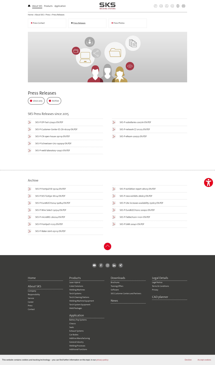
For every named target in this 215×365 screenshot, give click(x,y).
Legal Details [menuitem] (160, 278)
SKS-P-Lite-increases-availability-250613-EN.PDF (141, 203)
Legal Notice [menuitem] (157, 282)
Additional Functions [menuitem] (78, 349)
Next (185, 56)
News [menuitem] (114, 301)
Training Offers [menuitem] (117, 286)
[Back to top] (107, 249)
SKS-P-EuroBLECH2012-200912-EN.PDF (137, 210)
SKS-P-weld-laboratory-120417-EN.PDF (52, 150)
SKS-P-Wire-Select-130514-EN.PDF (50, 210)
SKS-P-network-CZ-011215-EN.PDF (135, 129)
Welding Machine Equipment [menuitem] (81, 301)
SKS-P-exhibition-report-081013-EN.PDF (138, 188)
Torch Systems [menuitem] (75, 293)
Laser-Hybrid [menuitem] (74, 282)
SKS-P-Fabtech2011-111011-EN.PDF (135, 217)
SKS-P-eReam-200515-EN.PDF (133, 136)
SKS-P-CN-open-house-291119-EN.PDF (52, 136)
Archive (55, 100)
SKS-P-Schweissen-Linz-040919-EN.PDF (53, 143)
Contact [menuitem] (31, 309)
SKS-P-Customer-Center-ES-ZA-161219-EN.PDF (56, 129)
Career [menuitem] (31, 302)
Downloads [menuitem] (118, 278)
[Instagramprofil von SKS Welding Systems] (107, 265)
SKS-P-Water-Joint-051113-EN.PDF (50, 231)
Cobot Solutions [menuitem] (76, 286)
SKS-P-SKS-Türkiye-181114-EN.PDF (50, 196)
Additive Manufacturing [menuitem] (79, 338)
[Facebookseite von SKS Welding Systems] (101, 265)
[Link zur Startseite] (107, 6)
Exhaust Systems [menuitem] (76, 331)
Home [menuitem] (29, 6)
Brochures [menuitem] (115, 282)
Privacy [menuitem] (155, 289)
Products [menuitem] (48, 5)
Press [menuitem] (30, 305)
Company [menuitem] (32, 291)
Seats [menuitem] (71, 327)
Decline (188, 360)
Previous (30, 56)
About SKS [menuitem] (37, 5)
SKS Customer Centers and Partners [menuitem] (126, 293)
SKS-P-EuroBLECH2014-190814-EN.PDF (52, 203)
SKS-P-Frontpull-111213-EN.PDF (49, 224)
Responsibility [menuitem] (34, 294)
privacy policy (102, 360)
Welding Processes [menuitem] (77, 345)
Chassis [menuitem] (72, 323)
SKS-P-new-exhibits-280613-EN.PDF (136, 196)
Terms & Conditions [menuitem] (160, 286)
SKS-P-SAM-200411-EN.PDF (132, 224)
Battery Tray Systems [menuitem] (78, 319)
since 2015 (37, 100)
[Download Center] (165, 7)
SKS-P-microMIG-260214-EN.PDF (50, 217)
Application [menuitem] (60, 5)
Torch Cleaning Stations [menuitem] (79, 297)
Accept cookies (204, 360)
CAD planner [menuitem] (160, 297)
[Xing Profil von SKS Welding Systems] (120, 265)
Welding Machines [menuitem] (77, 289)
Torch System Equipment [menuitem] (79, 304)
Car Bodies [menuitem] (73, 334)
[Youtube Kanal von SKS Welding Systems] (94, 265)
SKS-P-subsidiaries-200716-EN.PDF (135, 122)
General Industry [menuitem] (76, 342)
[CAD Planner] (160, 7)
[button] (155, 6)
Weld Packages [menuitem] (75, 308)
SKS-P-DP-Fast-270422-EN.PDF (49, 122)
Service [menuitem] (31, 298)
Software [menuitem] (115, 289)
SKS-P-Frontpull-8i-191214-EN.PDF (50, 188)
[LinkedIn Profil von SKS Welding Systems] (114, 265)
